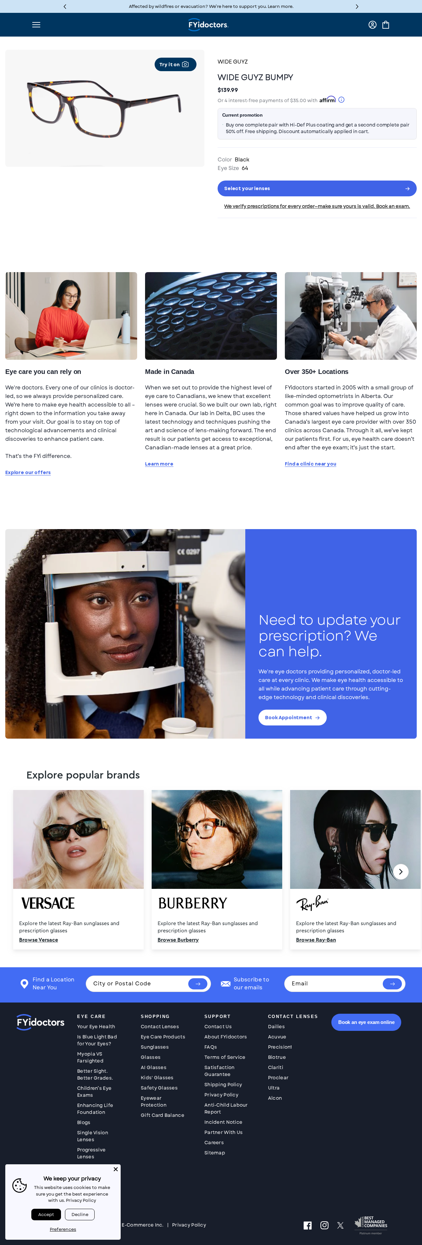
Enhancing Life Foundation (95, 1109)
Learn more (159, 464)
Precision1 (280, 1047)
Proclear (278, 1077)
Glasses (151, 1057)
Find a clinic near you (310, 464)
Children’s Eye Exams (94, 1091)
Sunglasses (155, 1047)
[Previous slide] (21, 872)
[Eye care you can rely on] (71, 315)
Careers (214, 1142)
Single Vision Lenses (92, 1136)
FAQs (210, 1047)
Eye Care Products (163, 1036)
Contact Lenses (160, 1026)
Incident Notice (223, 1122)
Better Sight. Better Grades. (95, 1074)
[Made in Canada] (211, 315)
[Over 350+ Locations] (351, 315)
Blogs (83, 1122)
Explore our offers (28, 472)
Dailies (276, 1026)
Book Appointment (288, 717)
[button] (357, 6)
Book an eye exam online (366, 1022)
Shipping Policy (223, 1084)
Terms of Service (224, 1057)
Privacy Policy (221, 1094)
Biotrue (277, 1057)
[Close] (115, 1169)
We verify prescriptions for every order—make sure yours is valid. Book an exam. (317, 206)
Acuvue (277, 1036)
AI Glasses (153, 1067)
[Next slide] (401, 872)
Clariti (275, 1067)
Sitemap (214, 1152)
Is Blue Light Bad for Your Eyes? (97, 1040)
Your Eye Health (96, 1026)
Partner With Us (223, 1132)
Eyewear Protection (153, 1101)
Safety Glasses (159, 1088)
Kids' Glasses (157, 1077)
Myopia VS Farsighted (90, 1057)
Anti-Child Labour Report (226, 1108)
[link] (211, 871)
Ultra (274, 1088)
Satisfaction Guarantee (219, 1071)
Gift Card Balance (162, 1115)
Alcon (275, 1098)
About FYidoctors (225, 1036)
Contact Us (218, 1026)
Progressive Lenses (91, 1153)
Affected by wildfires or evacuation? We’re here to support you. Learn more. (211, 6)
